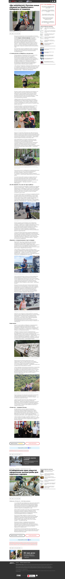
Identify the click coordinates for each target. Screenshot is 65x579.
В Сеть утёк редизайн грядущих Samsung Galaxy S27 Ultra (49, 58)
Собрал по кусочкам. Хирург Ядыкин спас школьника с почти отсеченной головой (49, 31)
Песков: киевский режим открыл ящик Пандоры (49, 52)
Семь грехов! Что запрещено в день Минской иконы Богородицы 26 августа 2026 (48, 7)
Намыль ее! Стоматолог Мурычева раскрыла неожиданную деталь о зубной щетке (49, 38)
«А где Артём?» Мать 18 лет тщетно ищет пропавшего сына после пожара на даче (49, 34)
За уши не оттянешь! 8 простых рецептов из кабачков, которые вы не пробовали (49, 477)
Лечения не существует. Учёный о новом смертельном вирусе (49, 471)
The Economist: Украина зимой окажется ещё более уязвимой (48, 55)
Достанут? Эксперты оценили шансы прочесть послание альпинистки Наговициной (49, 481)
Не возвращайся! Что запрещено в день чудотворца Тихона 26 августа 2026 (48, 22)
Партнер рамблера (24, 575)
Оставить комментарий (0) (32, 443)
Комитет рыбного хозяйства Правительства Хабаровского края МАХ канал (20, 496)
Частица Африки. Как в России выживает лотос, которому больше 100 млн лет (49, 41)
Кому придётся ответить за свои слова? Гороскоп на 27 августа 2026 (48, 15)
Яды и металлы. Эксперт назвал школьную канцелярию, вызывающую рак (49, 44)
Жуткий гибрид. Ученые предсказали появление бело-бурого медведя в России (49, 484)
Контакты (17, 562)
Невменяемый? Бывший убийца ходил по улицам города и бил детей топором (47, 11)
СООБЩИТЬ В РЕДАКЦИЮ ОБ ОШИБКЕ (25, 562)
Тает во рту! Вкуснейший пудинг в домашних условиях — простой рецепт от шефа (49, 487)
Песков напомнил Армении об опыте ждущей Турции (49, 49)
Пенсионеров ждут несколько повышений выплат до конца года (49, 61)
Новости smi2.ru (12, 559)
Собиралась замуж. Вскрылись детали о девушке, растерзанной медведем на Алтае (49, 474)
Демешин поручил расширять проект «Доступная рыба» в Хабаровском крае (48, 18)
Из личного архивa (18, 31)
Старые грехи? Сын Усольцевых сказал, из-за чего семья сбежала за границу (49, 28)
